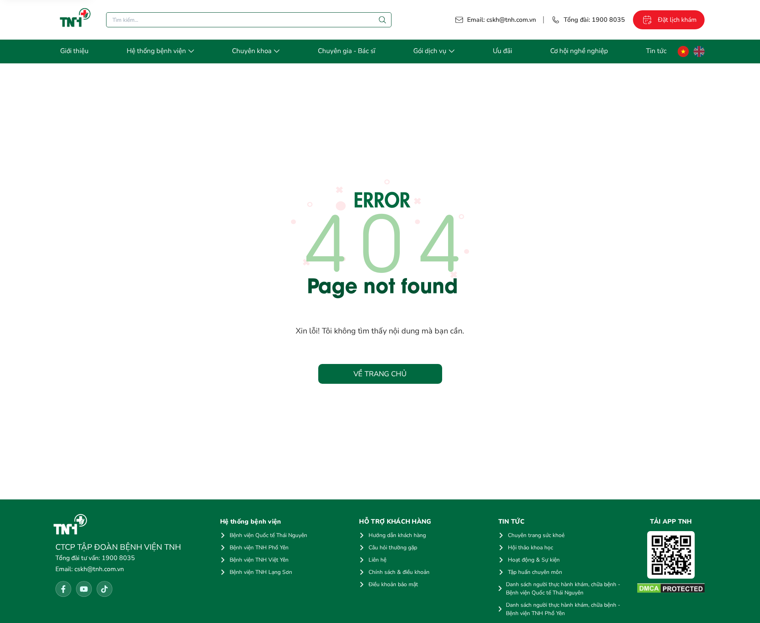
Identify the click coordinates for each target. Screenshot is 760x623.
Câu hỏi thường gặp (393, 547)
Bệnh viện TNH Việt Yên (259, 560)
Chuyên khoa (252, 50)
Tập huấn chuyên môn (535, 572)
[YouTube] (84, 589)
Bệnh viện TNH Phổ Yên (259, 547)
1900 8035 (95, 558)
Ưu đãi (502, 50)
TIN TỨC (511, 521)
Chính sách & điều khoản (399, 572)
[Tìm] (382, 19)
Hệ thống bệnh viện (156, 50)
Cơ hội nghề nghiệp (579, 50)
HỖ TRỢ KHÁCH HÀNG (395, 521)
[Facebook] (63, 589)
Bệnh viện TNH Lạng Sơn (261, 572)
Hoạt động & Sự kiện (534, 560)
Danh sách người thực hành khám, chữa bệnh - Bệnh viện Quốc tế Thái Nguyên (563, 588)
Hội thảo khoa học (530, 547)
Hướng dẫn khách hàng (397, 535)
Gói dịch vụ (429, 50)
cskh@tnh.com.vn (89, 569)
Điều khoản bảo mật (393, 584)
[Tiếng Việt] (683, 51)
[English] (699, 51)
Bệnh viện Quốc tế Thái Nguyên (268, 535)
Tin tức (656, 50)
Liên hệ (377, 560)
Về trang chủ (380, 374)
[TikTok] (104, 589)
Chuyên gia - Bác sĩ (346, 50)
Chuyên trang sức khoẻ (536, 535)
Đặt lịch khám (677, 19)
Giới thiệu (74, 50)
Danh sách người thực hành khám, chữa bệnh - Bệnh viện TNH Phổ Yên (563, 609)
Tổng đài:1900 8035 (594, 19)
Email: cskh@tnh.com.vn (501, 19)
